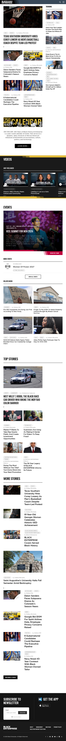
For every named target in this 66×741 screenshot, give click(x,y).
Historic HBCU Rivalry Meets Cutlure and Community (13, 192)
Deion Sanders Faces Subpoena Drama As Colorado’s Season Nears (12, 73)
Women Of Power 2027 (23, 267)
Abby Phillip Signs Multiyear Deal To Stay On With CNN (47, 341)
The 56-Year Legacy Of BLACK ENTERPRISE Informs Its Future (32, 466)
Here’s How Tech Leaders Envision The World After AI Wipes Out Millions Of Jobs (54, 30)
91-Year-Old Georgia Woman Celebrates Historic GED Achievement (32, 520)
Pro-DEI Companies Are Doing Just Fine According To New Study (17, 310)
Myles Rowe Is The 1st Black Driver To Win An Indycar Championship (53, 56)
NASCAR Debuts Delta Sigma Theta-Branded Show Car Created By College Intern (17, 342)
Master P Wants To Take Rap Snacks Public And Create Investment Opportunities (11, 434)
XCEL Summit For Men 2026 (19, 231)
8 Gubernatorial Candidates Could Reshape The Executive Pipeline (11, 100)
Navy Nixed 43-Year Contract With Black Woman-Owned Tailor (33, 103)
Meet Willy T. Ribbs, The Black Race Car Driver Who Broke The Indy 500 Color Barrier (21, 399)
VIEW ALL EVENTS (33, 277)
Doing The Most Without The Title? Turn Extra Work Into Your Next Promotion (12, 468)
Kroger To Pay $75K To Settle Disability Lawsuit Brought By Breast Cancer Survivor (48, 311)
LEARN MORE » (23, 146)
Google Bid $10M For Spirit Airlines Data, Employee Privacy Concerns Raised (32, 71)
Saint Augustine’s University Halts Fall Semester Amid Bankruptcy (22, 581)
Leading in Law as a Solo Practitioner (40, 192)
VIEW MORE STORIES (10, 677)
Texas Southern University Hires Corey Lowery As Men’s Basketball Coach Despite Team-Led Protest (21, 39)
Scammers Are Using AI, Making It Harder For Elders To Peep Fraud (32, 433)
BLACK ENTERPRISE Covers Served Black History (31, 541)
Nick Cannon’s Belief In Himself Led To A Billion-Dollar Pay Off (53, 87)
